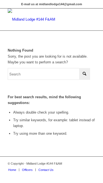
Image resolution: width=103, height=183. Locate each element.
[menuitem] (12, 169)
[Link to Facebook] (91, 163)
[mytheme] (43, 19)
